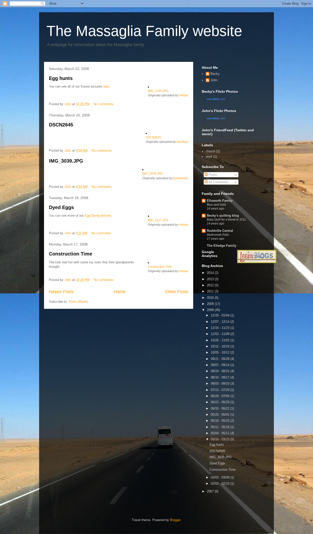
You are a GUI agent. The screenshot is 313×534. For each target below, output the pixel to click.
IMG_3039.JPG (66, 161)
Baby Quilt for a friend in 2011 (226, 219)
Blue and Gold (216, 204)
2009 (211, 304)
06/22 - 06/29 (220, 402)
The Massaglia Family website (144, 31)
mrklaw (183, 95)
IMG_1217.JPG (158, 220)
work (209, 156)
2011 (211, 291)
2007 (211, 491)
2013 (211, 279)
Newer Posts (61, 291)
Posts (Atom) (78, 301)
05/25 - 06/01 (220, 414)
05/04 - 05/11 (220, 433)
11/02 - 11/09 (220, 334)
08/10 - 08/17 (220, 377)
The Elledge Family (221, 245)
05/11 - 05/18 (220, 427)
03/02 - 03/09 (220, 477)
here (106, 86)
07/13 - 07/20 (220, 390)
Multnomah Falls (218, 234)
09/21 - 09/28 (220, 359)
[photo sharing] (148, 86)
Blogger (175, 520)
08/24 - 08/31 (220, 371)
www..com (216, 99)
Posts (212, 175)
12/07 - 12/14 (220, 321)
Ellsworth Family (220, 200)
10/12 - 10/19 (220, 346)
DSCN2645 (61, 124)
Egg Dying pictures (98, 215)
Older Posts (176, 291)
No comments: (104, 104)
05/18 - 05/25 (220, 421)
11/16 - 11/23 (220, 328)
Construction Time (70, 253)
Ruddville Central (220, 231)
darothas (182, 141)
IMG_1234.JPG (158, 90)
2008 (211, 310)
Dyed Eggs (61, 207)
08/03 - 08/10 (220, 383)
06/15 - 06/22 (220, 408)
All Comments (218, 182)
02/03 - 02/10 (220, 483)
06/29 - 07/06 (220, 396)
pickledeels (180, 178)
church (210, 151)
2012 (211, 285)
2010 (211, 298)
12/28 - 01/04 (220, 315)
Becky (215, 74)
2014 (211, 273)
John (214, 80)
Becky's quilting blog (223, 215)
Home (119, 291)
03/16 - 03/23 (220, 439)
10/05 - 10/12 (220, 352)
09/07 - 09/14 (220, 365)
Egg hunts (61, 78)
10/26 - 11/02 (220, 340)
